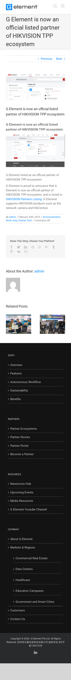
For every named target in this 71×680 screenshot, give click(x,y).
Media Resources (21, 501)
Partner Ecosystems (23, 428)
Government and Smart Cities (35, 602)
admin (12, 217)
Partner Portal (19, 446)
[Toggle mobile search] (55, 6)
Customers (17, 610)
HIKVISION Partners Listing (24, 199)
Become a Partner (22, 454)
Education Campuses (30, 591)
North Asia (11, 220)
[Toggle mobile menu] (63, 6)
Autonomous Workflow (25, 382)
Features (16, 373)
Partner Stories (20, 437)
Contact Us (17, 619)
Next (59, 59)
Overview (16, 365)
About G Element (21, 539)
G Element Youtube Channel (28, 509)
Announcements (51, 217)
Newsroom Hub (20, 484)
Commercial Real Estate (32, 558)
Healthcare (23, 580)
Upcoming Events (21, 492)
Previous (46, 59)
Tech (29, 220)
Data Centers (24, 569)
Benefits (15, 399)
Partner (22, 220)
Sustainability (19, 390)
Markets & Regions (22, 547)
